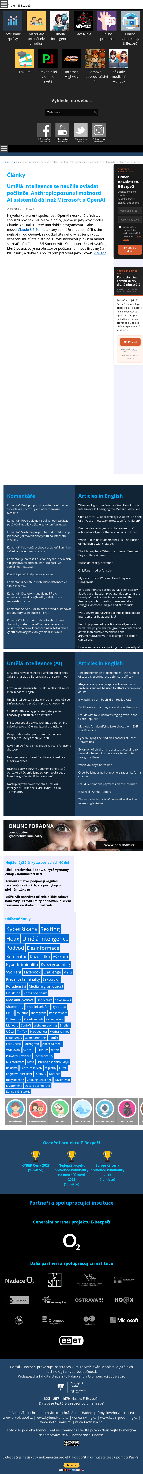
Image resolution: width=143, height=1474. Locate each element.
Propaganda (38, 1031)
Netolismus (14, 1038)
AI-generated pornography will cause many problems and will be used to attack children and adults (109, 688)
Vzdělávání (13, 1050)
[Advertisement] (57, 288)
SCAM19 (28, 1050)
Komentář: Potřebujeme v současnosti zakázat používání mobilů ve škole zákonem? (37, 522)
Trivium (42, 1050)
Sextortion (52, 979)
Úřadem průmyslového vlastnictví (107, 1412)
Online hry (13, 1019)
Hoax (12, 938)
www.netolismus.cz (55, 1422)
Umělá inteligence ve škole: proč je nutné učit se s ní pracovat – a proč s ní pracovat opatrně (38, 701)
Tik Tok (22, 1031)
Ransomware (58, 1013)
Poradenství (16, 986)
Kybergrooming (55, 964)
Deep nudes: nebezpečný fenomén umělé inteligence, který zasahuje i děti (34, 736)
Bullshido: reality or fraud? (95, 563)
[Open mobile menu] (4, 148)
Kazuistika (40, 956)
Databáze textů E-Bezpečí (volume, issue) (71, 1403)
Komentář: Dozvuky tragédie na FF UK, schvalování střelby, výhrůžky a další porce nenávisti (34, 597)
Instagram (38, 1013)
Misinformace (15, 1062)
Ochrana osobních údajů (53, 1062)
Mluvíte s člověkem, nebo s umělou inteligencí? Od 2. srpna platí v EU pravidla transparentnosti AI (38, 676)
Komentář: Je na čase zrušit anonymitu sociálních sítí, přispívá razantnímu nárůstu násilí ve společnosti (39, 563)
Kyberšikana (22, 929)
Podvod (15, 947)
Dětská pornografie (38, 1086)
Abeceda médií (52, 1044)
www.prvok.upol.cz (18, 1417)
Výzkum (60, 956)
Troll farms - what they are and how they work (108, 707)
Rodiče (53, 1038)
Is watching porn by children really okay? (104, 699)
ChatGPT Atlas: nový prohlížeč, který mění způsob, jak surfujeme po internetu (34, 713)
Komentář (16, 956)
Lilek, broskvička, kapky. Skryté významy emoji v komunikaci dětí (37, 872)
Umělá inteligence (45, 938)
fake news (63, 1000)
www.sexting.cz (84, 1417)
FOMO (63, 1068)
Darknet (54, 1074)
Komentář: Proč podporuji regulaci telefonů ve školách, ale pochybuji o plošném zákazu (37, 507)
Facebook (32, 972)
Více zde (100, 253)
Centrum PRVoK (31, 1068)
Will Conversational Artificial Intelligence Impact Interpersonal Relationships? (109, 614)
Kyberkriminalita (22, 964)
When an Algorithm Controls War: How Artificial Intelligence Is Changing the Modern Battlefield (109, 507)
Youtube (22, 1013)
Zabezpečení (55, 1019)
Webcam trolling (45, 1025)
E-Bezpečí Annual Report (94, 792)
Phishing (13, 993)
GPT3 (10, 1013)
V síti (68, 972)
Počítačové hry (43, 1056)
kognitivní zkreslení (19, 1074)
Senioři (26, 1025)
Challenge (52, 972)
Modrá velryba (59, 1031)
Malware (12, 1025)
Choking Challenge (39, 1080)
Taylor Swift (62, 1080)
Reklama (12, 1068)
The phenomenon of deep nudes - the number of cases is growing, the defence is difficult (108, 674)
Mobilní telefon (38, 1007)
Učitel (10, 1031)
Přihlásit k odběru (130, 250)
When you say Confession (95, 765)
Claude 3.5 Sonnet (32, 229)
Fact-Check (13, 1044)
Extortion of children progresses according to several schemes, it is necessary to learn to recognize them (108, 753)
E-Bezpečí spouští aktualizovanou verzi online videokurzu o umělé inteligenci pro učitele (37, 724)
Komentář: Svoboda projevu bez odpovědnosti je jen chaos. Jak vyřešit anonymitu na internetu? (38, 534)
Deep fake (44, 1000)
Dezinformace (43, 948)
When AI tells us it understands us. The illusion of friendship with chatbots (108, 542)
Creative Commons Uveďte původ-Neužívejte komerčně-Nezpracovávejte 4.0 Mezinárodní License (87, 1432)
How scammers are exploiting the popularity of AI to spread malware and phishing (109, 649)
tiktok (55, 1050)
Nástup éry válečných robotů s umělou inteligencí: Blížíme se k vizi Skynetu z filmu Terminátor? (34, 788)
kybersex (59, 1007)
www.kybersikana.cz (52, 1417)
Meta (30, 1062)
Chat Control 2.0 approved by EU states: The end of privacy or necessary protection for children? (110, 519)
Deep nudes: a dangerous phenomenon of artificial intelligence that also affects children (107, 530)
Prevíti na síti (33, 1019)
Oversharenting (35, 1038)
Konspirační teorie (18, 1092)
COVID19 (40, 1074)
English (65, 1025)
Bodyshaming (15, 1080)
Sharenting (15, 1006)
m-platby (50, 1068)
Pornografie (32, 1044)
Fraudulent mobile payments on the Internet (107, 784)
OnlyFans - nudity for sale (95, 570)
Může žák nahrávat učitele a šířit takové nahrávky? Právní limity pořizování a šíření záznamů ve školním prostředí (38, 901)
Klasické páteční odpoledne (25, 574)
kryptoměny (14, 1086)
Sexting (50, 929)
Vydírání (13, 972)
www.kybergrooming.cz (118, 1417)
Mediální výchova (20, 1000)
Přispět (132, 342)
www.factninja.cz (88, 1422)
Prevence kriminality (23, 979)
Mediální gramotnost (46, 986)
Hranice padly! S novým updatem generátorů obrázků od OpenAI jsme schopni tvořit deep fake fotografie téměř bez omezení (36, 772)
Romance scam (35, 993)
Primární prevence (18, 1056)
